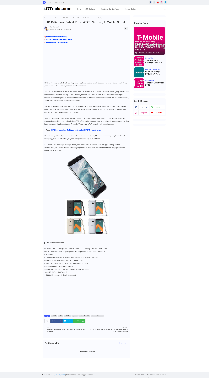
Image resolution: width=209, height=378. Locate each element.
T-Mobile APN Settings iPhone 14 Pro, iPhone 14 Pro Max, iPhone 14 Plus (154, 61)
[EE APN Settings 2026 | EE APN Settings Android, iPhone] (139, 72)
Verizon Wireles (55, 18)
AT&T (54, 316)
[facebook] (150, 2)
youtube (158, 113)
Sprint (75, 316)
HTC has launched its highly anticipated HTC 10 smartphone (76, 130)
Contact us (151, 375)
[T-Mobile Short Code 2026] (139, 83)
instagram (143, 113)
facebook (143, 107)
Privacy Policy (161, 375)
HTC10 (67, 316)
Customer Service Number (111, 9)
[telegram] (165, 2)
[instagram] (161, 2)
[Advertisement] (86, 62)
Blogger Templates (58, 375)
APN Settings (90, 9)
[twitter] (154, 2)
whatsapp (159, 107)
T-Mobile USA (84, 316)
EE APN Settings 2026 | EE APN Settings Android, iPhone (153, 73)
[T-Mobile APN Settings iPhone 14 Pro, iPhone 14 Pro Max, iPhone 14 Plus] (139, 61)
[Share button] (88, 321)
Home (79, 9)
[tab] (78, 9)
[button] (165, 9)
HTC (60, 316)
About (143, 375)
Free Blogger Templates (85, 375)
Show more (123, 343)
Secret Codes (130, 9)
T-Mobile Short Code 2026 (154, 84)
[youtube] (158, 2)
